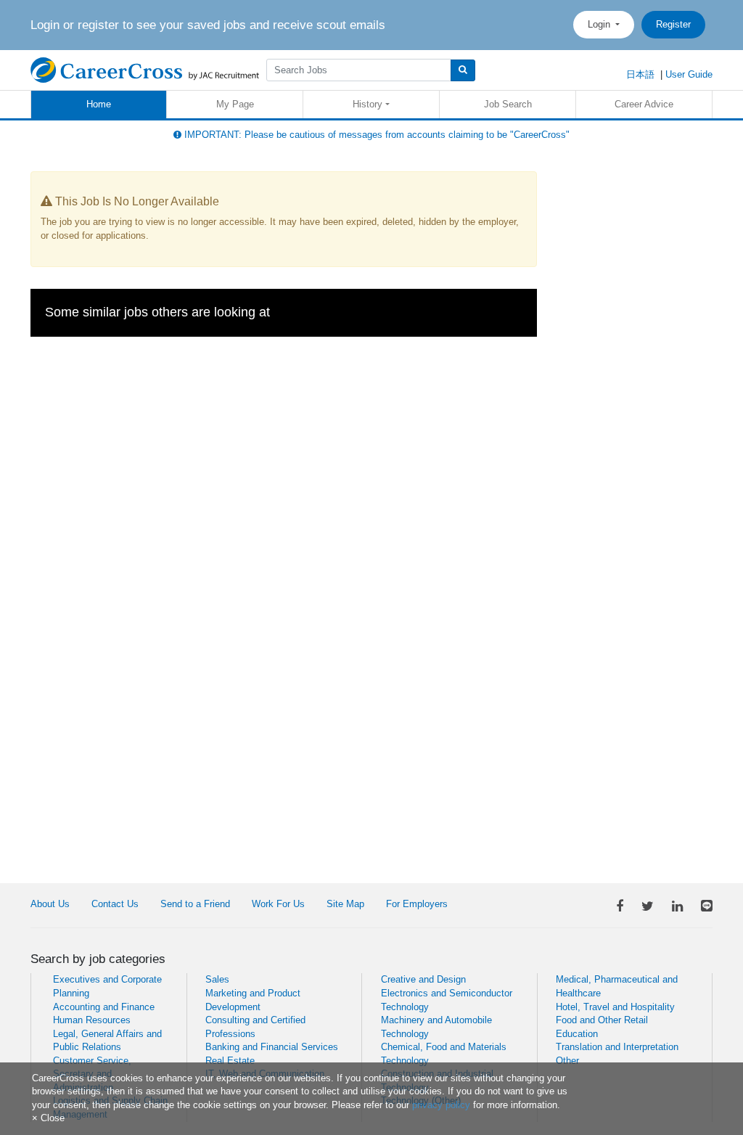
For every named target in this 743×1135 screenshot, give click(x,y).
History (367, 104)
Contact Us (115, 903)
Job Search (508, 104)
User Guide (689, 74)
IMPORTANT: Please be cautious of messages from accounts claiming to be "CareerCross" (375, 134)
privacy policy (441, 1104)
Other (567, 1060)
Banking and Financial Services (271, 1046)
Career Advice (644, 104)
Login (600, 24)
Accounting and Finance (104, 1006)
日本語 (640, 74)
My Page (235, 104)
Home (98, 104)
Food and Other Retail (602, 1020)
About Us (50, 903)
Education (577, 1033)
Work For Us (278, 903)
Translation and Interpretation (617, 1046)
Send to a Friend (195, 903)
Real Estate (230, 1060)
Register (673, 24)
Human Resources (92, 1020)
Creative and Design (423, 979)
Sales (217, 979)
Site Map (345, 903)
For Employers (417, 903)
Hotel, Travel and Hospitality (615, 1006)
